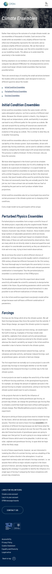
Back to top (7, 558)
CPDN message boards (10, 500)
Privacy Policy (7, 542)
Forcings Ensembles (12, 95)
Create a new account (10, 494)
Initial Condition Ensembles (15, 87)
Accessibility (6, 539)
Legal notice (6, 552)
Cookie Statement (8, 545)
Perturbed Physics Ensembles (16, 91)
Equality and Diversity (10, 549)
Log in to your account (10, 497)
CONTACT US (12, 510)
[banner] (9, 3)
